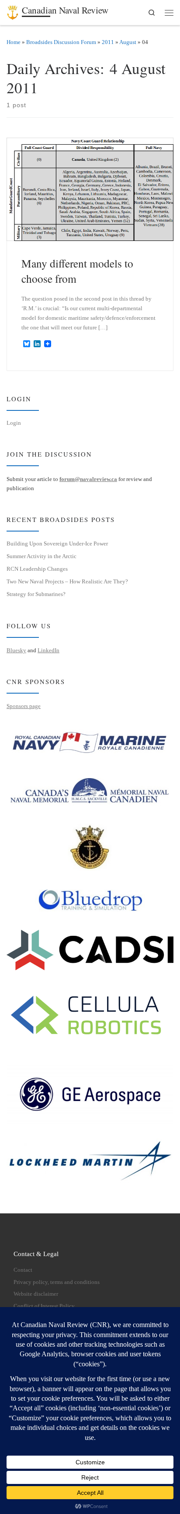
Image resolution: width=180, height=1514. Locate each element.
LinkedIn (48, 650)
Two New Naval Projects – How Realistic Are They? (67, 581)
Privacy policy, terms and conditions (57, 1282)
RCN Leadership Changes (37, 569)
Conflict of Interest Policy (44, 1306)
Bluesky (16, 650)
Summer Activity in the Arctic (41, 556)
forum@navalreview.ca (88, 479)
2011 (108, 42)
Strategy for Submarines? (36, 594)
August (127, 42)
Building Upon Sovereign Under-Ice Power (57, 543)
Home (14, 42)
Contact (23, 1270)
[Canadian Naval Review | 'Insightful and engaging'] (13, 11)
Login (14, 423)
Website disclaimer (36, 1294)
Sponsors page (24, 706)
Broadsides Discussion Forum (61, 42)
